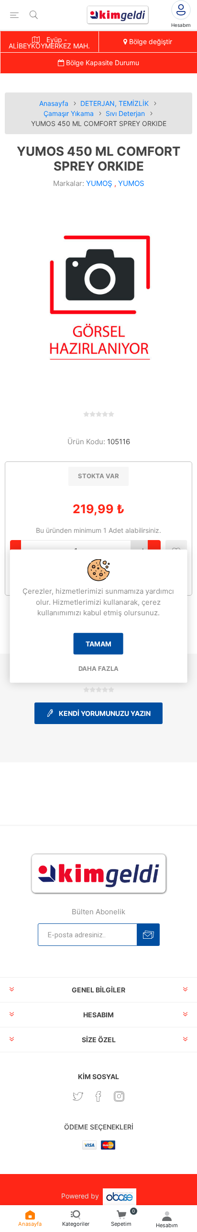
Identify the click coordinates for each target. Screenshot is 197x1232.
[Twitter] (78, 1096)
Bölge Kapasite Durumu (101, 62)
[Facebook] (98, 1096)
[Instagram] (119, 1096)
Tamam (98, 643)
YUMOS (131, 183)
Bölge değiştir (149, 41)
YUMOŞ (99, 183)
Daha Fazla (98, 668)
